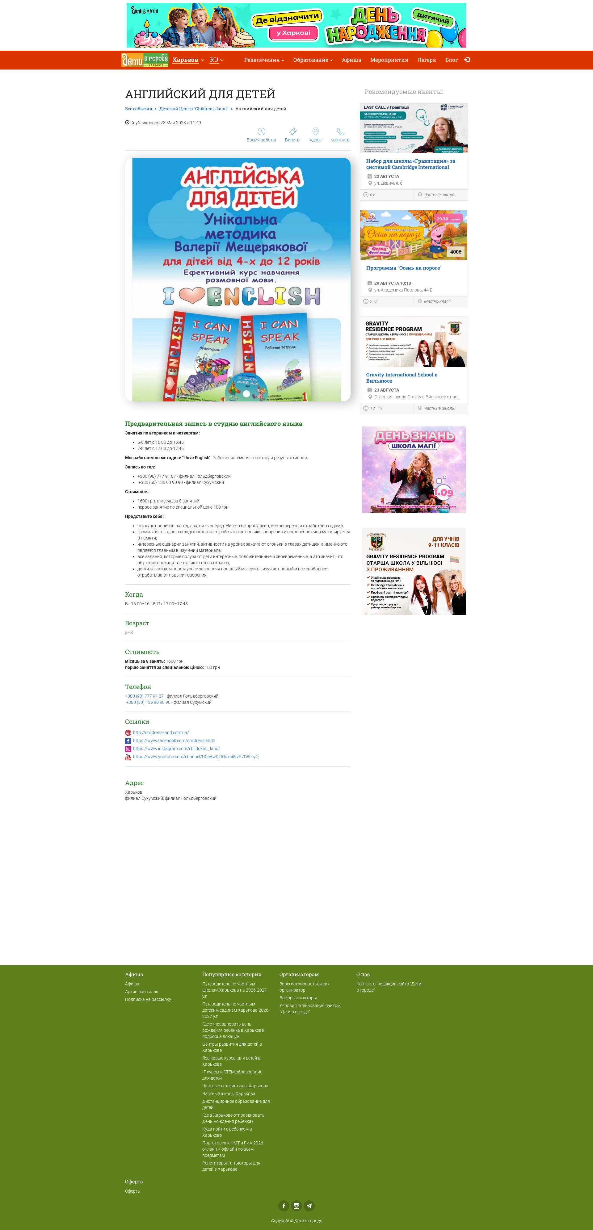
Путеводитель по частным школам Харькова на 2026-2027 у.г (234, 990)
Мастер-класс (437, 301)
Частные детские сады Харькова (235, 1085)
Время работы (261, 139)
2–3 (374, 301)
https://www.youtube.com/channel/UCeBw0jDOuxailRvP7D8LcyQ (196, 756)
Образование (311, 59)
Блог (451, 59)
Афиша (351, 59)
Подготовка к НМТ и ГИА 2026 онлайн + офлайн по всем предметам (232, 1149)
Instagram (296, 1205)
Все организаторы (298, 997)
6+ (372, 194)
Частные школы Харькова (228, 1093)
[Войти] (468, 60)
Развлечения (262, 59)
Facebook (283, 1205)
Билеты (293, 139)
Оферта (132, 1191)
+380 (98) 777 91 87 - (146, 696)
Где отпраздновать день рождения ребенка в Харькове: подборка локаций (233, 1030)
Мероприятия (389, 59)
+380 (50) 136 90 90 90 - (150, 702)
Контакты (340, 139)
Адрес (315, 139)
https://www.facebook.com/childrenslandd (174, 740)
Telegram (309, 1205)
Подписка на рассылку (148, 999)
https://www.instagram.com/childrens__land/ (176, 748)
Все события (138, 108)
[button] (188, 60)
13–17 (376, 408)
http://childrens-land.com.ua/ (161, 732)
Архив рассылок (141, 991)
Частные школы (439, 194)
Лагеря (427, 59)
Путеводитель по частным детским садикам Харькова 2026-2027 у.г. (236, 1010)
